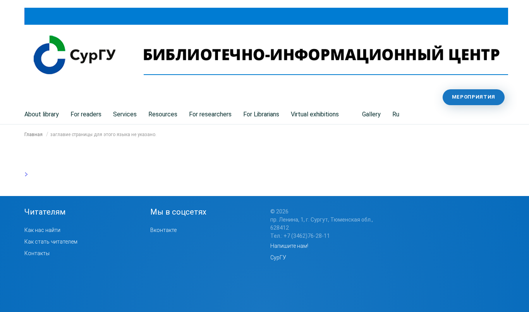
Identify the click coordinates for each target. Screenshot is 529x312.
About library (41, 114)
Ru (395, 114)
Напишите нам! (289, 246)
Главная (33, 134)
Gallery (371, 114)
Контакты (37, 253)
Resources (162, 114)
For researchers (210, 114)
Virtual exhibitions (315, 114)
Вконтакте (163, 230)
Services (125, 114)
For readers (85, 114)
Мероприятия (473, 97)
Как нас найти (42, 230)
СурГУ (278, 257)
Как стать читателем (50, 242)
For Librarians (261, 114)
